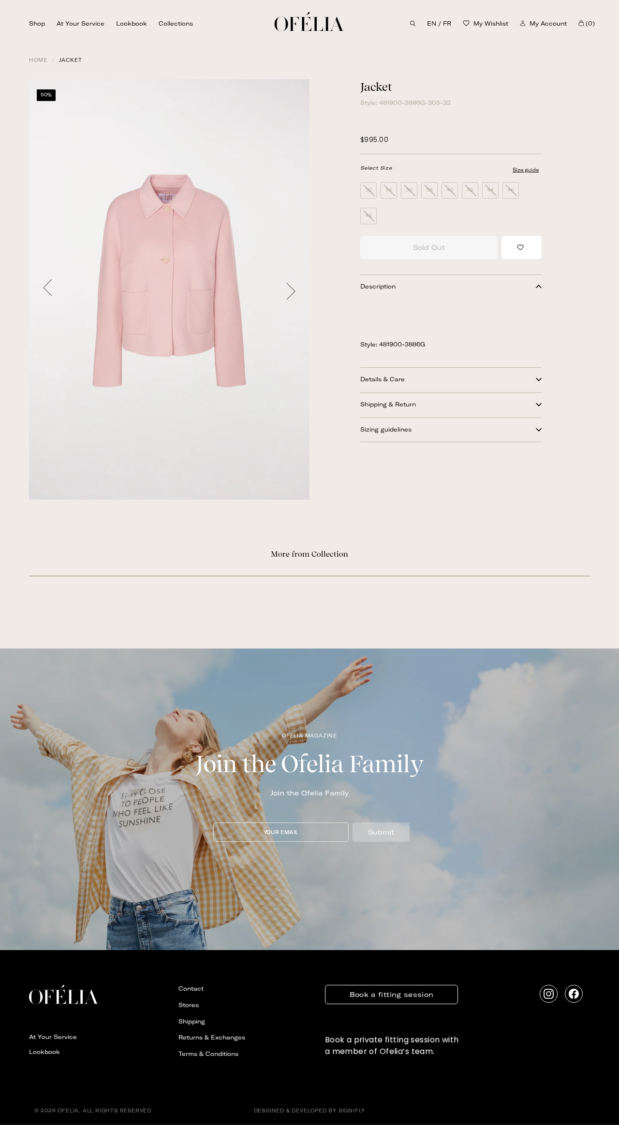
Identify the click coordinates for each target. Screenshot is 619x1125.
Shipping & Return (388, 404)
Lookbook (131, 23)
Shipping (191, 1021)
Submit (381, 832)
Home (38, 60)
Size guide (526, 170)
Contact (191, 988)
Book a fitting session (392, 994)
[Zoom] (169, 289)
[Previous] (47, 289)
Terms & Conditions (208, 1053)
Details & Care (382, 379)
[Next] (290, 289)
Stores (188, 1005)
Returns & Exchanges (211, 1037)
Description (378, 286)
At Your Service (80, 23)
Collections (176, 23)
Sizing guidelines (386, 429)
